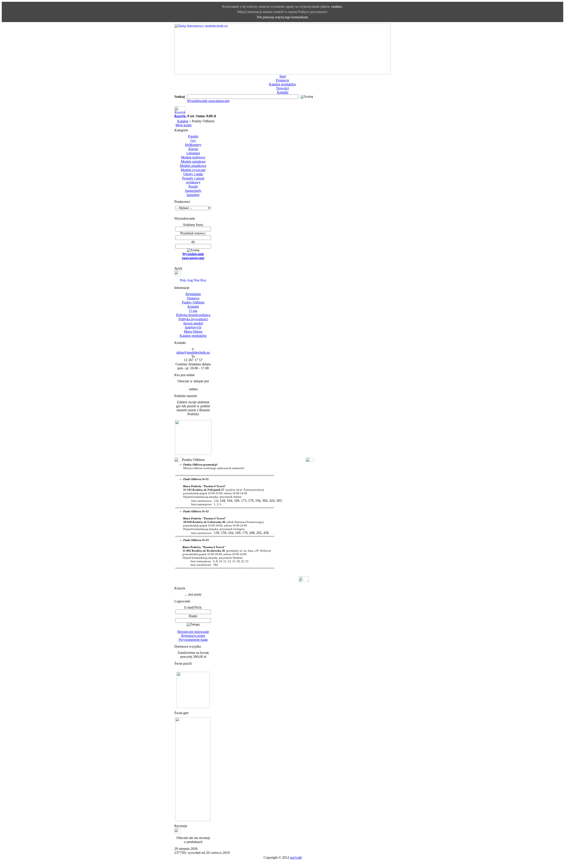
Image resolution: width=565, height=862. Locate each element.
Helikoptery (193, 145)
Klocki (193, 149)
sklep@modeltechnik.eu (193, 352)
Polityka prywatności (193, 319)
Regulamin (193, 294)
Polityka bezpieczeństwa (193, 315)
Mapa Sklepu (193, 331)
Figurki (193, 136)
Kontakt (282, 92)
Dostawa (193, 298)
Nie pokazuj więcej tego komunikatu (282, 17)
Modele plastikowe (193, 166)
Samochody (193, 190)
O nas (193, 311)
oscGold (296, 857)
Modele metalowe (193, 161)
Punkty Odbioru (193, 302)
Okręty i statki (193, 174)
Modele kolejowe (193, 157)
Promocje (282, 80)
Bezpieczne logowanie (193, 632)
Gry (193, 140)
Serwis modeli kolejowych (193, 325)
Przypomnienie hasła (193, 639)
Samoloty (193, 195)
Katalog (182, 121)
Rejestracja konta (193, 636)
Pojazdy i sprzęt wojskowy (193, 180)
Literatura (193, 153)
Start (282, 76)
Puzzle (193, 186)
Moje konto (183, 125)
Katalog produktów (282, 84)
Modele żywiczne (193, 170)
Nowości (282, 88)
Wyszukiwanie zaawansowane (208, 101)
